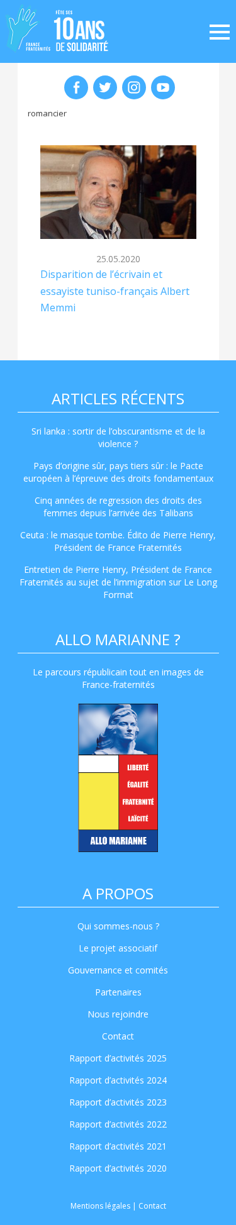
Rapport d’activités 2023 (118, 1102)
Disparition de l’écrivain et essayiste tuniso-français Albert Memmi (114, 290)
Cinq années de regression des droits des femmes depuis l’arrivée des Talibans (118, 506)
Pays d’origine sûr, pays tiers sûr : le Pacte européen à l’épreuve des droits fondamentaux (118, 472)
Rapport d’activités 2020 (118, 1168)
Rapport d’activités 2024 (118, 1080)
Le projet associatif (118, 948)
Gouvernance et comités (118, 970)
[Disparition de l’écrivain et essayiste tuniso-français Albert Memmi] (118, 192)
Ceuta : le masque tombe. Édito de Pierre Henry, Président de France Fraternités (118, 541)
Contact (118, 1036)
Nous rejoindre (118, 1014)
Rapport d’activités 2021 (118, 1146)
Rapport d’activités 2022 (118, 1124)
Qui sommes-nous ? (118, 926)
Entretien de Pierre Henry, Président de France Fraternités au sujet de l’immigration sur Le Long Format (118, 582)
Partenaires (118, 992)
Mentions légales (100, 1205)
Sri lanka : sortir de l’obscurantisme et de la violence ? (118, 437)
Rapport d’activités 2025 (118, 1058)
